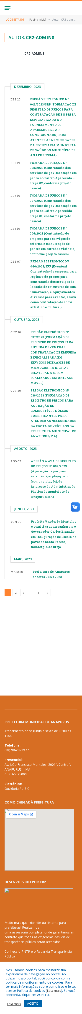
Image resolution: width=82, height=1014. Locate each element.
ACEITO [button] (32, 1003)
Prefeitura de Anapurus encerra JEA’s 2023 (51, 574)
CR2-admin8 (34, 53)
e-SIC (25, 788)
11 (39, 593)
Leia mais (54, 990)
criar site (34, 922)
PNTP (25, 951)
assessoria (20, 932)
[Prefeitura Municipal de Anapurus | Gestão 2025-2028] (41, 8)
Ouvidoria (12, 788)
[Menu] (7, 8)
